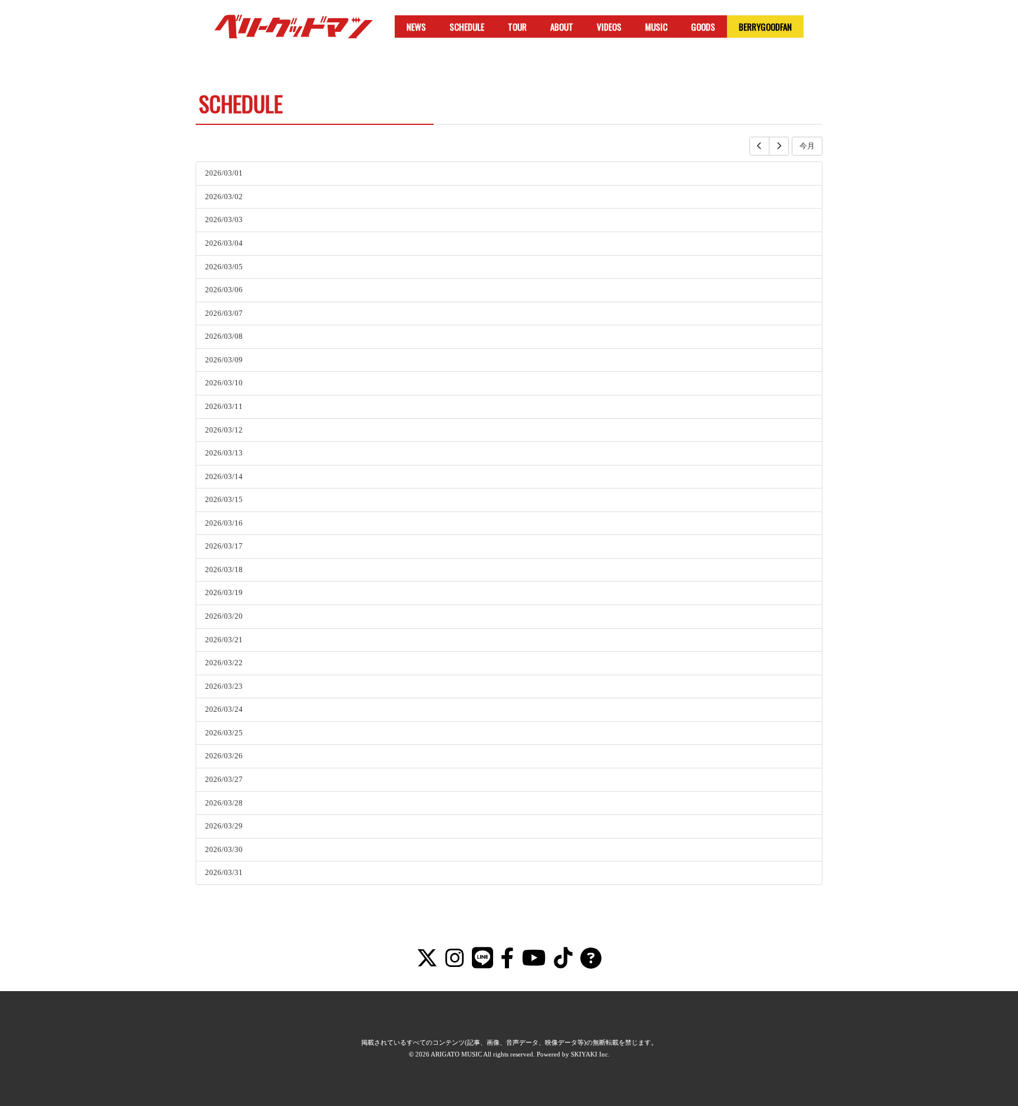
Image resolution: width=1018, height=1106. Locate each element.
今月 (807, 145)
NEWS (416, 26)
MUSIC (656, 26)
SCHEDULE (466, 26)
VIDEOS (609, 26)
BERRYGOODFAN (765, 26)
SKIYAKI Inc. (590, 1054)
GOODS (703, 26)
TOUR (517, 26)
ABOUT (561, 26)
